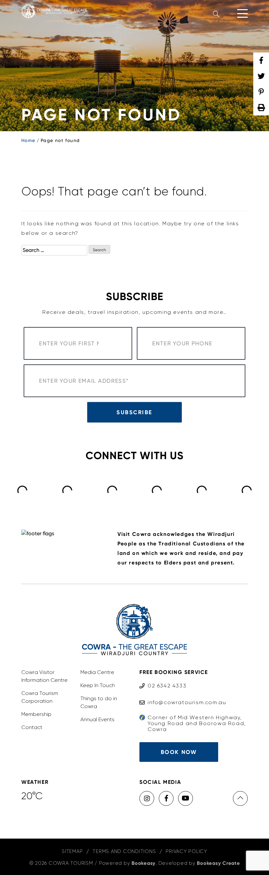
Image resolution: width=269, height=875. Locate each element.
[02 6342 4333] (162, 679)
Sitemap (72, 851)
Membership (36, 714)
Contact (31, 727)
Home (28, 140)
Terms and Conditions (124, 851)
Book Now (179, 752)
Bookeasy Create (218, 863)
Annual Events (97, 719)
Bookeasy (143, 863)
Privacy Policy (186, 851)
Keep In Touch (97, 685)
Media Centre (97, 672)
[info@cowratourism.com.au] (182, 696)
